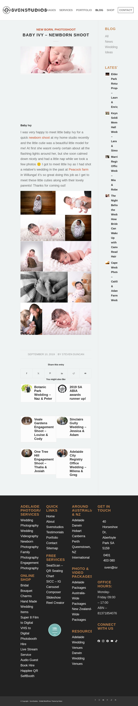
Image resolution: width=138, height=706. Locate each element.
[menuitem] (16, 10)
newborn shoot (39, 137)
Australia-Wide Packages (79, 598)
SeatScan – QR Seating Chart (54, 571)
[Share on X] (38, 373)
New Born (44, 29)
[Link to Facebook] (95, 700)
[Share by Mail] (85, 373)
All (106, 36)
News (109, 41)
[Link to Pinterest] (107, 700)
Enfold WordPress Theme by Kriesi (50, 701)
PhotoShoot (65, 29)
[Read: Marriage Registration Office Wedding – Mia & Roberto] (107, 157)
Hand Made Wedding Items (28, 607)
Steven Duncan (73, 354)
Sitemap (52, 548)
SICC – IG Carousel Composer (53, 587)
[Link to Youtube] (103, 700)
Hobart (77, 531)
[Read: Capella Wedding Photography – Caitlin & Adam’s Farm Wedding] (107, 263)
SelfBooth (27, 676)
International (80, 557)
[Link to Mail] (115, 700)
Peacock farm (78, 169)
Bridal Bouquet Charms (26, 590)
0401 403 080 (109, 557)
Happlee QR (29, 670)
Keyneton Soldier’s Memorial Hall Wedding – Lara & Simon (117, 132)
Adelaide (78, 520)
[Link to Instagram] (99, 700)
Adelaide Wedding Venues (78, 642)
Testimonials (55, 532)
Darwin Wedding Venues (78, 658)
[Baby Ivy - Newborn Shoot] (55, 59)
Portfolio (52, 537)
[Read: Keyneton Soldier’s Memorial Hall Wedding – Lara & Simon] (107, 113)
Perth (76, 541)
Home (50, 516)
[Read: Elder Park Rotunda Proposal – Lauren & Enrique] (107, 74)
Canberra (78, 536)
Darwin (77, 525)
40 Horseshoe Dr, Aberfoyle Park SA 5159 (110, 535)
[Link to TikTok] (111, 700)
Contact (51, 543)
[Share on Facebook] (26, 373)
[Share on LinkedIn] (62, 373)
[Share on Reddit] (73, 373)
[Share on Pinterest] (50, 373)
